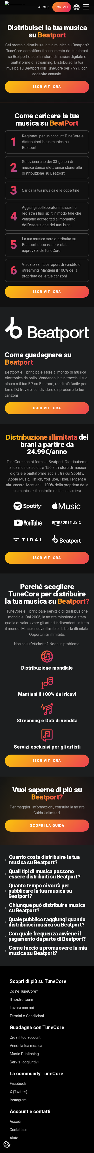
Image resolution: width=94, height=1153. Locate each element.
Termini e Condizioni (27, 1016)
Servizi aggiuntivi (24, 1062)
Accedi (44, 7)
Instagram (18, 1100)
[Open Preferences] (7, 1145)
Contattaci (18, 1129)
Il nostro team (21, 999)
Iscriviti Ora (47, 87)
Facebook (18, 1083)
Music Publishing (24, 1054)
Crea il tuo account (25, 1037)
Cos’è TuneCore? (24, 991)
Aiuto (14, 1138)
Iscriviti (62, 7)
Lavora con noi (22, 1007)
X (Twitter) (18, 1091)
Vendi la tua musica (26, 1045)
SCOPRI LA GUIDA (47, 825)
